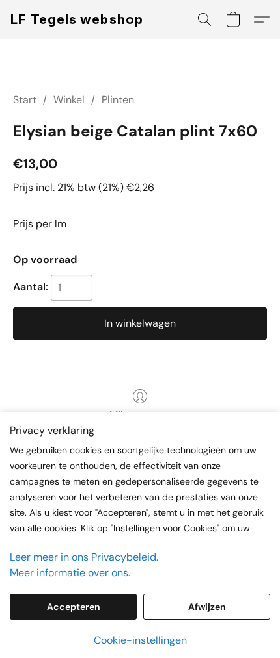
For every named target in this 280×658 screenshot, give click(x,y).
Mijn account (140, 415)
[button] (77, 19)
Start (24, 100)
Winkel (69, 100)
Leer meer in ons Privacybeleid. (84, 557)
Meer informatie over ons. (70, 572)
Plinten (118, 100)
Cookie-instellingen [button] (140, 640)
